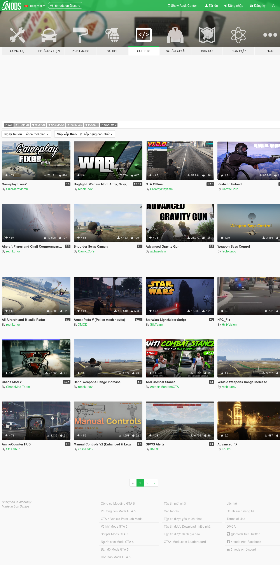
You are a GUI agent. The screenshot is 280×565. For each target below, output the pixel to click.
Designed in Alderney (16, 502)
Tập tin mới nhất (175, 503)
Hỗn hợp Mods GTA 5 (116, 557)
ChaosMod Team (18, 386)
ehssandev (85, 449)
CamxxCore (230, 189)
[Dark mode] (273, 5)
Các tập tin (171, 511)
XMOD (82, 324)
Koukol (226, 449)
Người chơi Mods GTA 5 (117, 541)
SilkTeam (156, 324)
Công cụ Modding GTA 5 (118, 503)
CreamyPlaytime (161, 189)
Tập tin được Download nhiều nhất (187, 526)
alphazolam (158, 251)
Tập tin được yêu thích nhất (183, 518)
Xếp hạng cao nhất (83, 134)
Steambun (13, 449)
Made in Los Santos (15, 506)
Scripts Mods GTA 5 (114, 534)
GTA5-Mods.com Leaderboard (185, 541)
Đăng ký (259, 5)
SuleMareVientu (17, 189)
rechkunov (85, 189)
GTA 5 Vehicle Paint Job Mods (121, 518)
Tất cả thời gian (25, 134)
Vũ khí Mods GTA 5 (114, 526)
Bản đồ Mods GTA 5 (115, 549)
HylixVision (229, 324)
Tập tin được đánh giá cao (182, 534)
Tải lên (213, 5)
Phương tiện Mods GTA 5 (118, 511)
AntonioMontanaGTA (164, 386)
